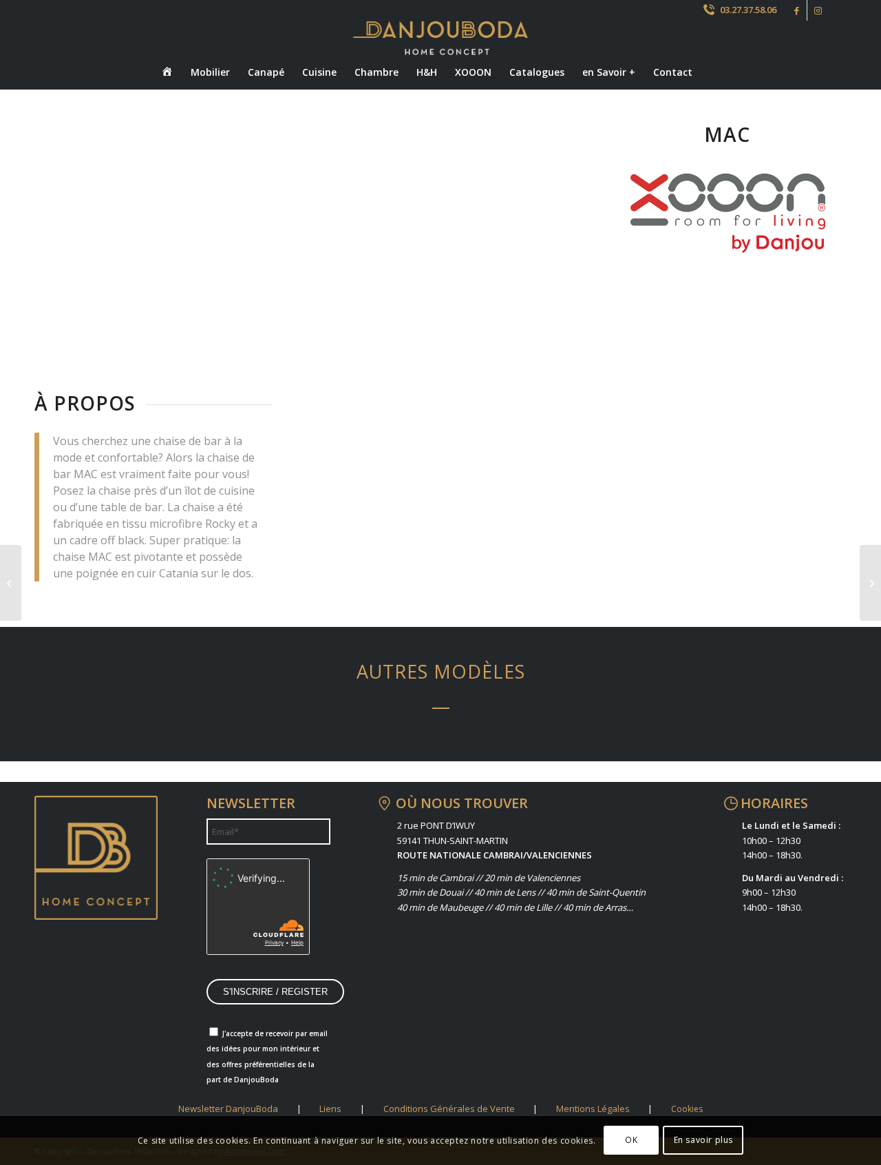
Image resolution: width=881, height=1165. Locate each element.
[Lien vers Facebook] (797, 10)
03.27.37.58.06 (748, 9)
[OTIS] (336, 777)
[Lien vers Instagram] (817, 10)
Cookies (687, 1109)
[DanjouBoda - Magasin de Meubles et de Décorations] (440, 38)
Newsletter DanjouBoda (228, 1108)
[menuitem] (167, 72)
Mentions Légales (593, 1108)
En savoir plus (703, 1140)
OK (631, 1140)
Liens (330, 1108)
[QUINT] (10, 583)
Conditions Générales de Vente (449, 1108)
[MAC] (119, 777)
